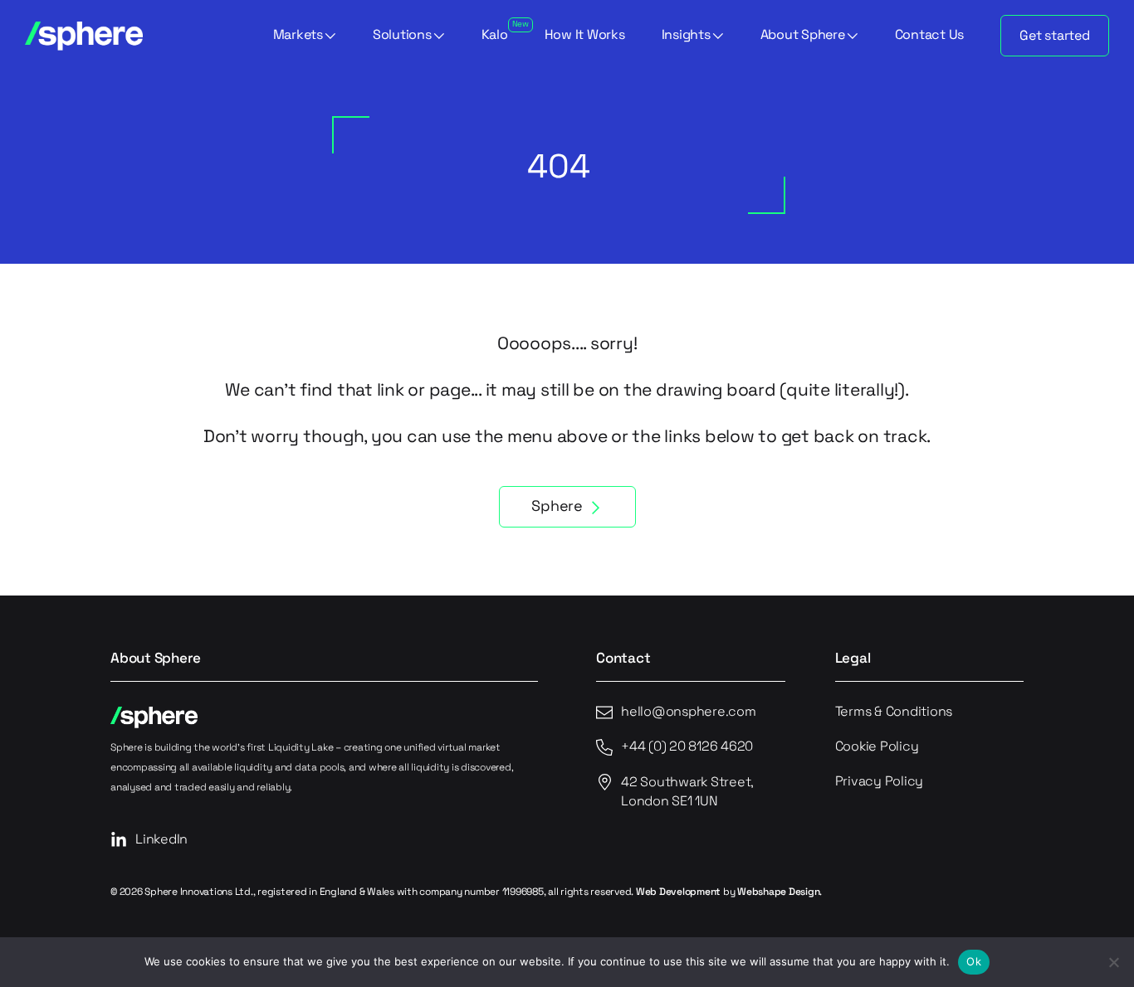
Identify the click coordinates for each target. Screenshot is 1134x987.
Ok (973, 961)
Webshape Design (778, 892)
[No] (1113, 962)
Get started (1054, 36)
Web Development (678, 892)
